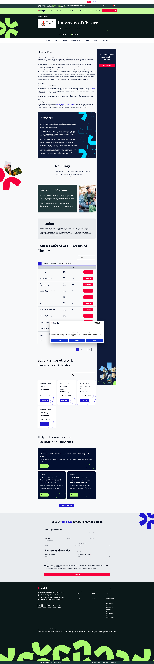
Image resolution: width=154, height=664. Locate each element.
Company (91, 10)
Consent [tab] (59, 327)
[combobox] (91, 535)
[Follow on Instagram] (54, 606)
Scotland (79, 596)
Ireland (78, 598)
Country (47, 559)
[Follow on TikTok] (59, 606)
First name (47, 532)
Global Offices (109, 596)
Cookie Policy (113, 662)
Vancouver (65, 6)
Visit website (75, 34)
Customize (76, 340)
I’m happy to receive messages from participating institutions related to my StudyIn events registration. (66, 570)
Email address (48, 538)
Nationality (69, 538)
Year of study (92, 538)
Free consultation (106, 65)
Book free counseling (108, 10)
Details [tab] (77, 327)
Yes (89, 1)
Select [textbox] (90, 540)
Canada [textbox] (68, 540)
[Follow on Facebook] (44, 606)
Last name (69, 532)
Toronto (55, 6)
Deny (60, 340)
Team (107, 593)
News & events (83, 10)
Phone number (92, 532)
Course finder (95, 591)
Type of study (48, 543)
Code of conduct (110, 601)
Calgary (59, 6)
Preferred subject (82, 543)
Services (66, 10)
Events (93, 598)
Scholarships (94, 596)
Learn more (45, 400)
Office (68, 559)
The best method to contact (84, 554)
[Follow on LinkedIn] (40, 606)
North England (62, 34)
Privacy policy (105, 662)
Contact (98, 10)
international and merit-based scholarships (65, 104)
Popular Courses (73, 10)
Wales (78, 593)
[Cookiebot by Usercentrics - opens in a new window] (94, 323)
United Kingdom (80, 591)
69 (89, 349)
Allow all (94, 340)
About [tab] (95, 327)
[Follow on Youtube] (49, 606)
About (107, 591)
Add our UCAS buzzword (56, 5)
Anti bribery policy (110, 598)
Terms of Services (96, 662)
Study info (59, 10)
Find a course (53, 10)
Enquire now (88, 272)
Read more (44, 466)
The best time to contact (50, 554)
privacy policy (106, 565)
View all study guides (66, 505)
